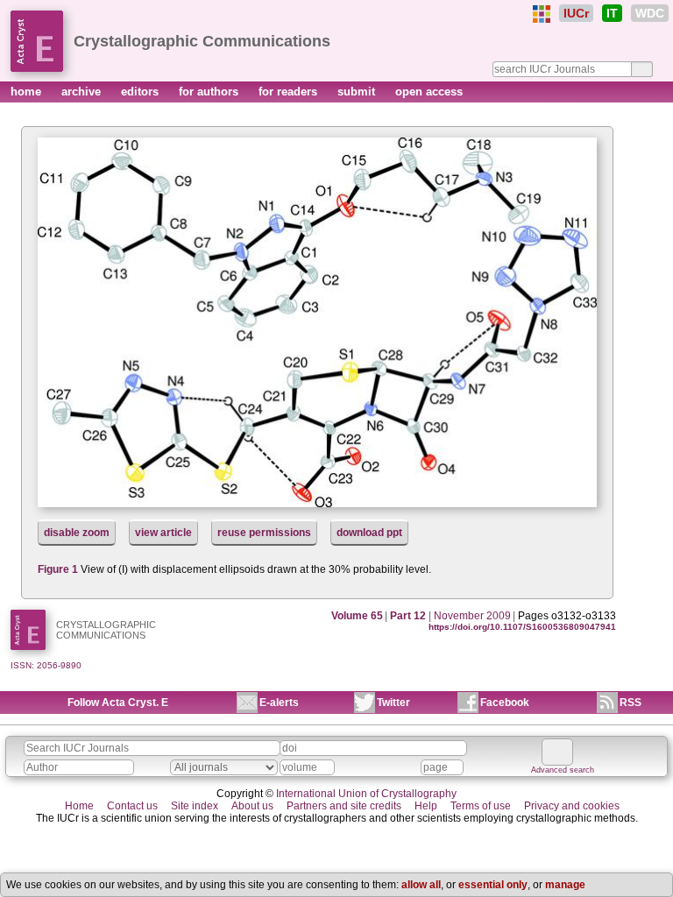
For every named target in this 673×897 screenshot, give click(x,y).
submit (358, 91)
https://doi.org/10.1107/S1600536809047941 (522, 627)
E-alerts (279, 702)
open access (429, 91)
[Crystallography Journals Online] (541, 14)
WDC (649, 13)
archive (82, 91)
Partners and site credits (344, 806)
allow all (421, 885)
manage (565, 885)
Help (425, 806)
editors (141, 91)
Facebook (504, 702)
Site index (194, 806)
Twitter (393, 702)
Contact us (132, 806)
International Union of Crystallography (366, 794)
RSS (630, 702)
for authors (210, 91)
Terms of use (480, 806)
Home (79, 806)
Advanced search (562, 770)
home (28, 91)
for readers (290, 91)
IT (612, 13)
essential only (493, 885)
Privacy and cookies (572, 806)
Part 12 (408, 616)
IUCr (576, 13)
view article (163, 532)
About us (252, 806)
